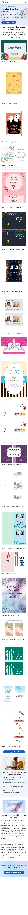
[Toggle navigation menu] (26, 2)
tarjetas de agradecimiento (7, 857)
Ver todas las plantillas (9, 22)
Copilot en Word (11, 850)
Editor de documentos (11, 6)
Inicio (2, 6)
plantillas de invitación (9, 779)
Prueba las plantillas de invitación (14, 872)
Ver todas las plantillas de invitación (14, 752)
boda (4, 827)
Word (6, 2)
